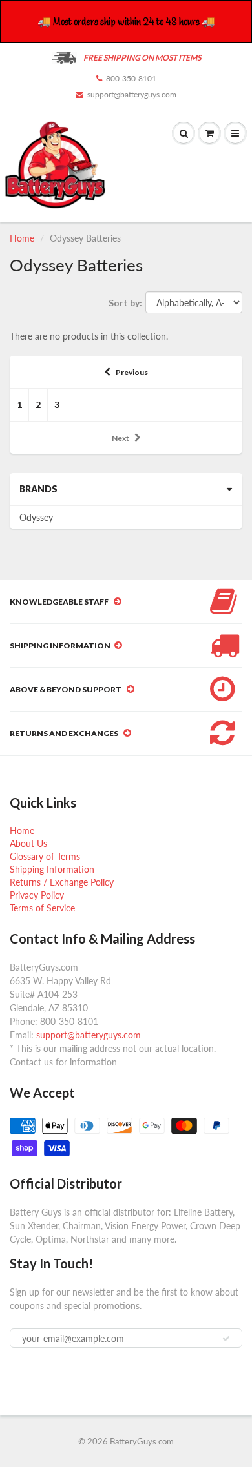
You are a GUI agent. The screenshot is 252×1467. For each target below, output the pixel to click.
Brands (38, 488)
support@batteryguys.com (131, 94)
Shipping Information (52, 869)
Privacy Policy (37, 894)
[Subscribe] (226, 1338)
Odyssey (36, 517)
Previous (132, 372)
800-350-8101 (131, 78)
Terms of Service (42, 907)
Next (120, 438)
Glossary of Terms (45, 856)
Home (22, 238)
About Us (28, 843)
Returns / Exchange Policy (62, 882)
